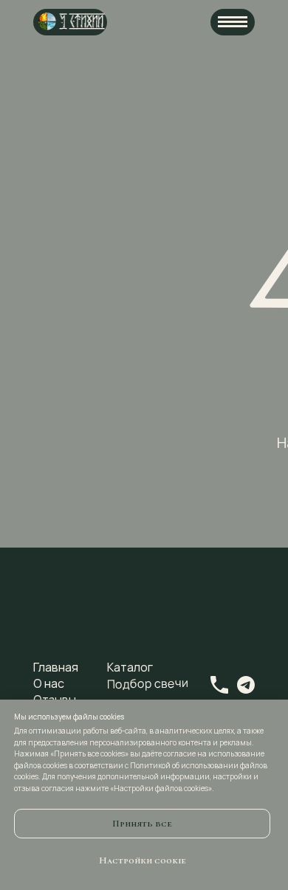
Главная (55, 667)
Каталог (130, 667)
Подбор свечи (147, 683)
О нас (48, 683)
